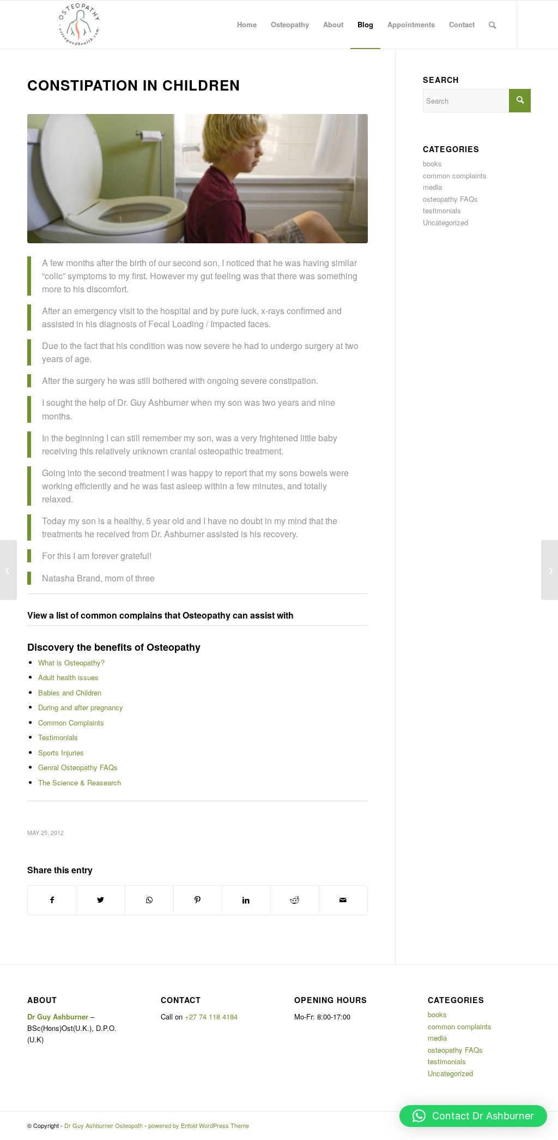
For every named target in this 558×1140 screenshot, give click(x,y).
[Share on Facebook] (52, 900)
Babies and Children (69, 692)
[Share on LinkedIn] (246, 900)
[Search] (492, 25)
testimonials (442, 210)
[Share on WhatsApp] (149, 900)
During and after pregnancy (80, 707)
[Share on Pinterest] (198, 900)
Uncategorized (445, 222)
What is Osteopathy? (71, 662)
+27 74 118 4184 (211, 1016)
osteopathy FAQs (450, 199)
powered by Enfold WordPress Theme (198, 1125)
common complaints (455, 175)
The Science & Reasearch (79, 782)
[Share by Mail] (343, 900)
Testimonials (58, 737)
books (432, 163)
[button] (473, 1116)
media (432, 187)
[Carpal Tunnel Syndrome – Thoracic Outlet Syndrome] (549, 570)
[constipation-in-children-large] (197, 178)
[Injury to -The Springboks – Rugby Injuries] (8, 570)
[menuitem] (247, 25)
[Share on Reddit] (295, 900)
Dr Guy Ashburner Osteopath (103, 1125)
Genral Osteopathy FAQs (78, 767)
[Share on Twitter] (101, 900)
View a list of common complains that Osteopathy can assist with (160, 615)
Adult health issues (68, 677)
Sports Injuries (61, 752)
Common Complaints (71, 722)
